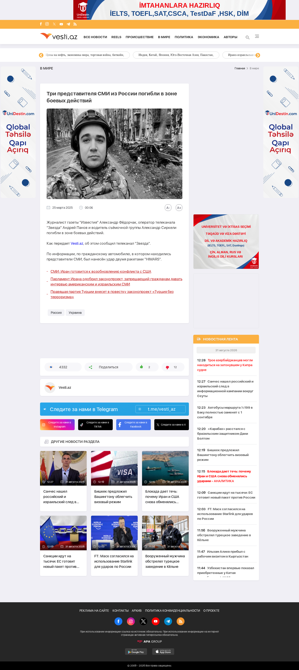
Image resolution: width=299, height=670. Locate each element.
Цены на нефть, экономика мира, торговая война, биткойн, (85, 55)
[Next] (257, 55)
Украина (75, 313)
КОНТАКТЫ (120, 610)
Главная (240, 68)
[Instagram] (47, 24)
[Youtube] (61, 24)
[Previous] (41, 55)
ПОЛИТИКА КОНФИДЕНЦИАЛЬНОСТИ (172, 610)
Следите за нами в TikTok (97, 424)
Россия (56, 313)
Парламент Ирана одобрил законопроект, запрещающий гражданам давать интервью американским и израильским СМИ (116, 281)
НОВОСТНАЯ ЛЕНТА (220, 339)
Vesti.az (77, 243)
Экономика (208, 37)
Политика (184, 37)
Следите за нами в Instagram (59, 424)
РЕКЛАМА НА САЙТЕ (94, 610)
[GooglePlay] (136, 651)
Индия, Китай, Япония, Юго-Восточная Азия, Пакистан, (176, 55)
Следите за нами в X (173, 424)
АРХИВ (137, 610)
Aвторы (230, 37)
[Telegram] (68, 24)
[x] (54, 24)
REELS (116, 37)
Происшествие (140, 37)
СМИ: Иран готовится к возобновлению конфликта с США (101, 271)
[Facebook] (41, 24)
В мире (164, 37)
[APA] (149, 641)
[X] (143, 621)
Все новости (95, 37)
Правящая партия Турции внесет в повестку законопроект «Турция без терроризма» (112, 294)
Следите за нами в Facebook (136, 424)
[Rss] (75, 24)
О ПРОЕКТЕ (211, 610)
